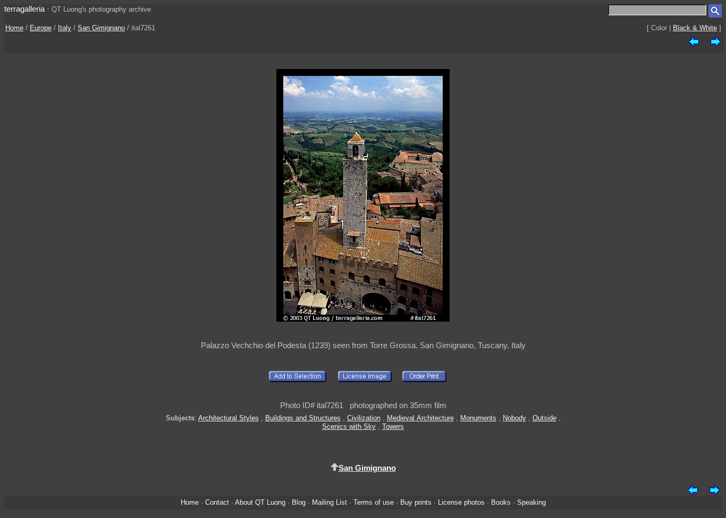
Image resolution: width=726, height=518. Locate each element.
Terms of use (373, 502)
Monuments (478, 418)
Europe (41, 28)
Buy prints (416, 502)
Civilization (364, 418)
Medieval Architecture (420, 418)
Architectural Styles (228, 418)
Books (501, 502)
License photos (461, 502)
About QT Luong (260, 502)
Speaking (531, 502)
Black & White (695, 28)
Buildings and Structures (303, 418)
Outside (544, 418)
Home (14, 28)
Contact (217, 502)
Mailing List (329, 502)
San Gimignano (101, 28)
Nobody (514, 418)
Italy (64, 28)
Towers (393, 426)
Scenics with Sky (349, 426)
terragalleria (24, 8)
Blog (299, 502)
